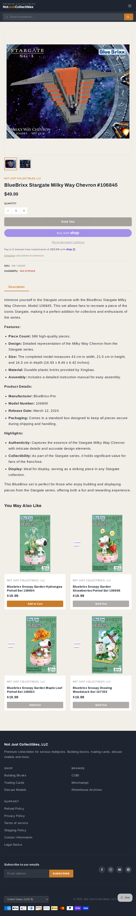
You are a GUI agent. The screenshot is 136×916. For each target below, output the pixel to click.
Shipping (9, 255)
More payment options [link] (68, 242)
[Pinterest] (128, 869)
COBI (75, 775)
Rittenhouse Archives (87, 790)
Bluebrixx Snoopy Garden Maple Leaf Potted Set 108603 (34, 689)
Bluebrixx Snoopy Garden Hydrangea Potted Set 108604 (34, 588)
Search (128, 16)
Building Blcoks (15, 775)
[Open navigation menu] (129, 5)
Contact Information (18, 837)
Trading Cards (14, 782)
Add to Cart (35, 603)
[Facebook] (101, 869)
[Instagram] (110, 869)
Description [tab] (16, 286)
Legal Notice (13, 844)
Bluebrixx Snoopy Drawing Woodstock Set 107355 (92, 689)
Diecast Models (15, 790)
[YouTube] (119, 869)
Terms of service (16, 823)
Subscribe (61, 873)
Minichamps (80, 782)
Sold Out (68, 221)
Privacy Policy (14, 816)
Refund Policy (14, 808)
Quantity (10, 203)
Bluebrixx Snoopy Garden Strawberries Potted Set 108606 (96, 588)
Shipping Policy (15, 830)
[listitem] (10, 164)
